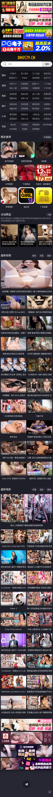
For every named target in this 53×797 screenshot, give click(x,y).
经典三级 (24, 98)
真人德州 (24, 73)
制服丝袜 (13, 98)
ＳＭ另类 (47, 88)
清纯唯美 (24, 108)
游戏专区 (47, 73)
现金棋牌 (35, 78)
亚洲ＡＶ (13, 83)
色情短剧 (35, 129)
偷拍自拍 (24, 94)
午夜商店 (24, 124)
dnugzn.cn (26, 57)
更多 (49, 255)
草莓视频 (35, 124)
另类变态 (47, 98)
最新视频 (6, 255)
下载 (49, 214)
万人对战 (35, 73)
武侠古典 (47, 114)
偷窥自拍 (13, 104)
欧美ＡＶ (35, 83)
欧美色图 (35, 104)
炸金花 (24, 78)
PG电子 (13, 73)
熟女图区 (35, 108)
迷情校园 (13, 118)
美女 (34, 255)
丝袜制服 (24, 88)
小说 (4, 116)
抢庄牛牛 (47, 78)
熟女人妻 (13, 88)
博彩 (4, 75)
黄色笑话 (35, 118)
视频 (4, 85)
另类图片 (47, 108)
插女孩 (13, 124)
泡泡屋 (24, 129)
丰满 (34, 489)
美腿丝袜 (13, 108)
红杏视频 (13, 129)
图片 (4, 106)
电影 (4, 95)
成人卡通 (35, 94)
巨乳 (41, 255)
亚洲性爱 (13, 94)
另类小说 (24, 118)
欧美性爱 (47, 94)
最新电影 (6, 489)
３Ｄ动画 (47, 83)
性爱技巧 (47, 118)
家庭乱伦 (24, 114)
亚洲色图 (24, 104)
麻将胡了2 (13, 78)
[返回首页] (49, 791)
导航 (4, 126)
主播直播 (35, 88)
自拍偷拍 (24, 83)
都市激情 (13, 114)
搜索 (47, 64)
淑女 (41, 489)
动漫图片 (47, 104)
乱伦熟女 (35, 98)
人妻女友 (35, 114)
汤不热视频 (47, 124)
